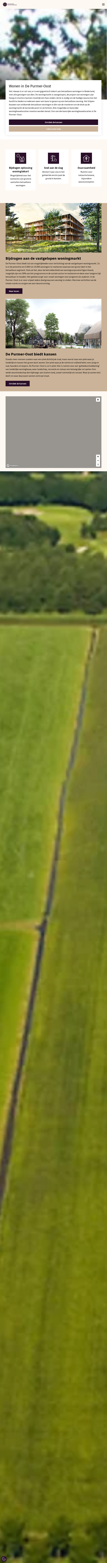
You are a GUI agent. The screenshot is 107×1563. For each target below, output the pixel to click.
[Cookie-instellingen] (4, 1559)
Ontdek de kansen (53, 122)
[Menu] (103, 4)
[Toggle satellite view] (98, 400)
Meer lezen (14, 291)
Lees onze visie (53, 128)
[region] (53, 432)
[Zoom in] (98, 457)
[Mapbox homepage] (12, 465)
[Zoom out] (98, 461)
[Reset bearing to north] (98, 465)
